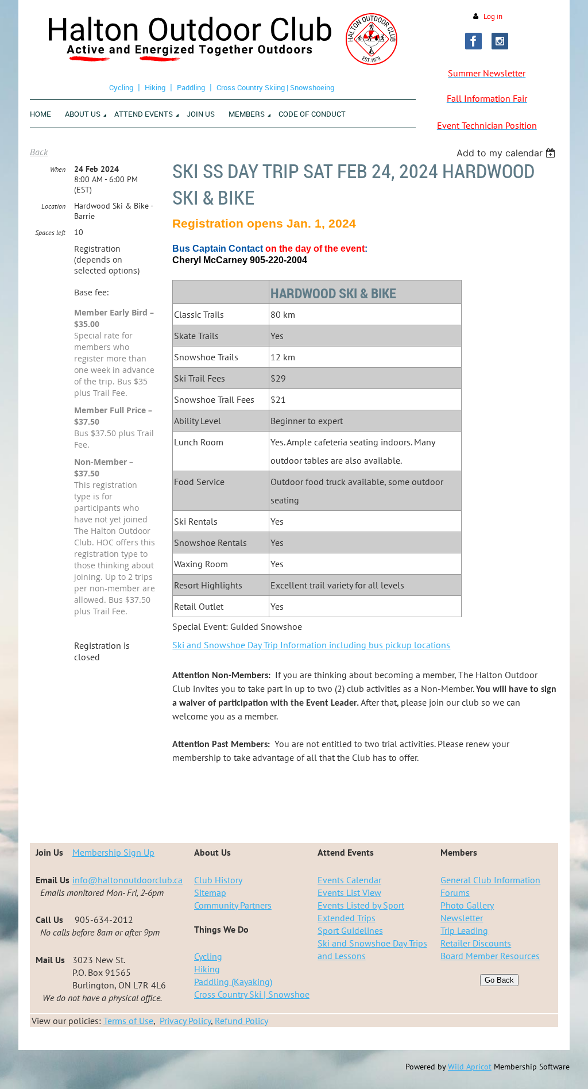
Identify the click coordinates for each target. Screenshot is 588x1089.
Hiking (155, 87)
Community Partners (233, 905)
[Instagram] (500, 41)
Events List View (349, 892)
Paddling (191, 87)
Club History (218, 880)
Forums (455, 892)
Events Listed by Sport (361, 905)
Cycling (121, 87)
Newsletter (461, 917)
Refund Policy (241, 1020)
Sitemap (210, 892)
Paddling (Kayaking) (233, 981)
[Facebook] (473, 41)
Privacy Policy (185, 1020)
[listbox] (507, 153)
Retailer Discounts (475, 943)
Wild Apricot (470, 1066)
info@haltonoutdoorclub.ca (127, 880)
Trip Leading (464, 930)
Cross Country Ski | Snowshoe (252, 994)
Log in (492, 16)
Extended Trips (347, 917)
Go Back (499, 980)
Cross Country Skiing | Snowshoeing (275, 87)
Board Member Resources (490, 955)
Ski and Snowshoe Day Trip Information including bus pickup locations (311, 645)
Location (53, 206)
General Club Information (490, 880)
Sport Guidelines (350, 930)
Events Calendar (349, 880)
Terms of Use (128, 1020)
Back (39, 151)
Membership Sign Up (113, 852)
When (57, 169)
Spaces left (50, 232)
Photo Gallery (467, 905)
